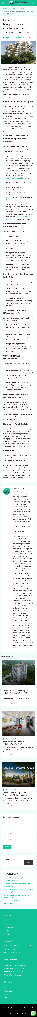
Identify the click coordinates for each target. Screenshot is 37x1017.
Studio (6, 994)
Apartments (8, 991)
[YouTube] (18, 1013)
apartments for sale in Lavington (17, 178)
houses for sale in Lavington (15, 200)
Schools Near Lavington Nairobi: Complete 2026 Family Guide (16, 794)
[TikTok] (26, 1013)
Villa (5, 997)
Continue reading (8, 704)
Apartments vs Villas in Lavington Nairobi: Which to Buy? (16, 743)
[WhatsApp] (22, 1013)
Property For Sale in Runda (12, 975)
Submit (6, 847)
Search (6, 859)
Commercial (8, 988)
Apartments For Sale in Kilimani (14, 968)
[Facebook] (11, 1013)
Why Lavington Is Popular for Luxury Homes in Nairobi (16, 902)
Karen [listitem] (7, 931)
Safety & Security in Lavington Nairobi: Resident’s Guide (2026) (16, 691)
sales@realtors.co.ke (13, 952)
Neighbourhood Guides (17, 8)
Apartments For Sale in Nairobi (13, 972)
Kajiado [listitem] (8, 934)
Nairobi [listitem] (8, 921)
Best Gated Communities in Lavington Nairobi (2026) (17, 896)
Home (5, 8)
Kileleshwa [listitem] (9, 924)
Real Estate (26, 37)
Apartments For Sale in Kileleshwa (15, 965)
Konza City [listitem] (9, 927)
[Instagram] (15, 1013)
